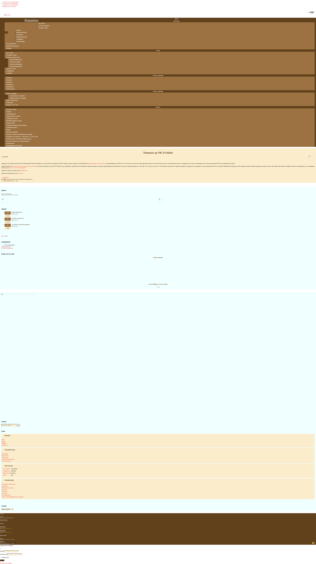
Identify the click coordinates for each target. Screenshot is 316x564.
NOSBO (4, 443)
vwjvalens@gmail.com (7, 532)
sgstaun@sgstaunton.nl (7, 528)
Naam (1, 551)
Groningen (6, 469)
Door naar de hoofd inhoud (10, 3)
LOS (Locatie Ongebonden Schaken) (13, 497)
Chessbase (5, 457)
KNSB (3, 441)
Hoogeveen (6, 471)
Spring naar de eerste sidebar (10, 5)
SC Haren (4, 491)
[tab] (158, 435)
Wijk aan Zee (7, 473)
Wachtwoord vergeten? (6, 563)
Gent (4, 475)
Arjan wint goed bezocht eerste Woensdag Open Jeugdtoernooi (17, 179)
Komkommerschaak (8, 459)
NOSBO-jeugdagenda (7, 248)
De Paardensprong (7, 488)
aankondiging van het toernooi (97, 163)
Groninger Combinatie (8, 484)
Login (311, 12)
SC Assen (4, 493)
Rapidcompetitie (17, 212)
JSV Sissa (4, 490)
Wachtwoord (3, 554)
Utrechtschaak (6, 461)
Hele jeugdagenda (6, 246)
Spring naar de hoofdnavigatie (11, 2)
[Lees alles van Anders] (311, 160)
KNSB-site (20, 173)
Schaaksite (5, 454)
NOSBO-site (23, 170)
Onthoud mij (5, 557)
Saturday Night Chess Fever (8, 180)
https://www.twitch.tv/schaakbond (17, 167)
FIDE (3, 440)
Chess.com (5, 456)
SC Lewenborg (6, 495)
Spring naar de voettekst (9, 6)
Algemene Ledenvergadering (21, 224)
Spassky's (4, 486)
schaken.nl (5, 445)
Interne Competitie (18, 218)
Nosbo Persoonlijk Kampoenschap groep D (24, 166)
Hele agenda (4, 236)
